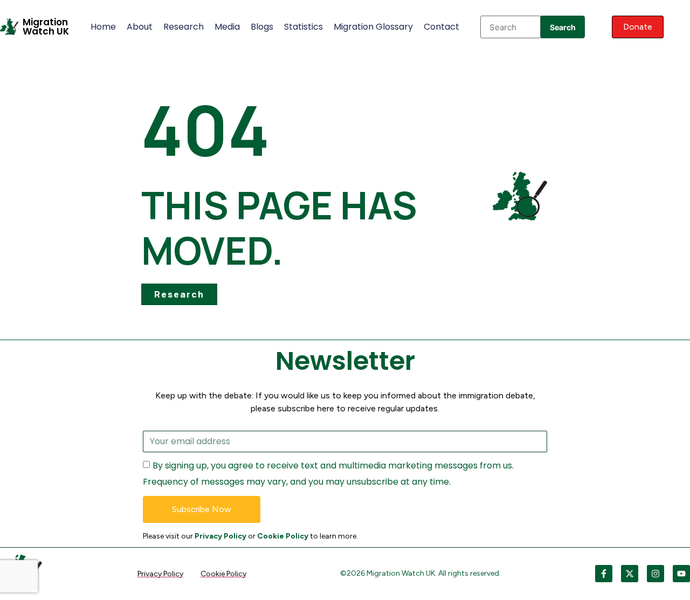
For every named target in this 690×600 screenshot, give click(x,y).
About (140, 26)
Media (227, 26)
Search (563, 27)
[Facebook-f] (603, 573)
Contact (441, 26)
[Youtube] (681, 573)
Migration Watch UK (46, 27)
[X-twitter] (629, 573)
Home (103, 26)
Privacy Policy (220, 536)
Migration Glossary (373, 26)
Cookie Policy (282, 536)
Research (183, 26)
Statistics (303, 26)
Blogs (262, 26)
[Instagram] (655, 573)
